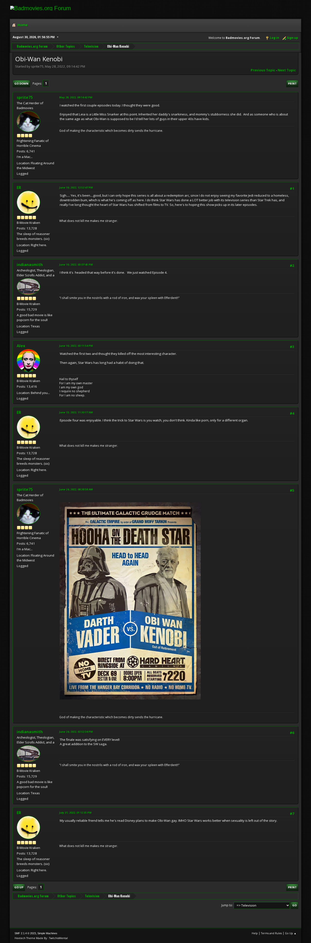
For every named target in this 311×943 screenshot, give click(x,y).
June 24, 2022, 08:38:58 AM (76, 489)
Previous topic (263, 70)
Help (255, 933)
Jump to (226, 905)
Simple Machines (47, 933)
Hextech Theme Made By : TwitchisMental (41, 938)
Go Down (21, 83)
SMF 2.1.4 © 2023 (25, 933)
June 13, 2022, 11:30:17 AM (76, 412)
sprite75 (25, 97)
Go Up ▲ (290, 933)
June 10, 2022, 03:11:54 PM (76, 346)
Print (292, 83)
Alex (21, 346)
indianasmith (30, 264)
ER (19, 187)
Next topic (287, 70)
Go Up (18, 887)
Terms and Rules (271, 933)
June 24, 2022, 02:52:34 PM (76, 731)
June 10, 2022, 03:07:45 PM (76, 264)
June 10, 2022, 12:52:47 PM (76, 187)
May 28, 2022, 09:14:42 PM (75, 97)
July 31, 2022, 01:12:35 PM (75, 812)
